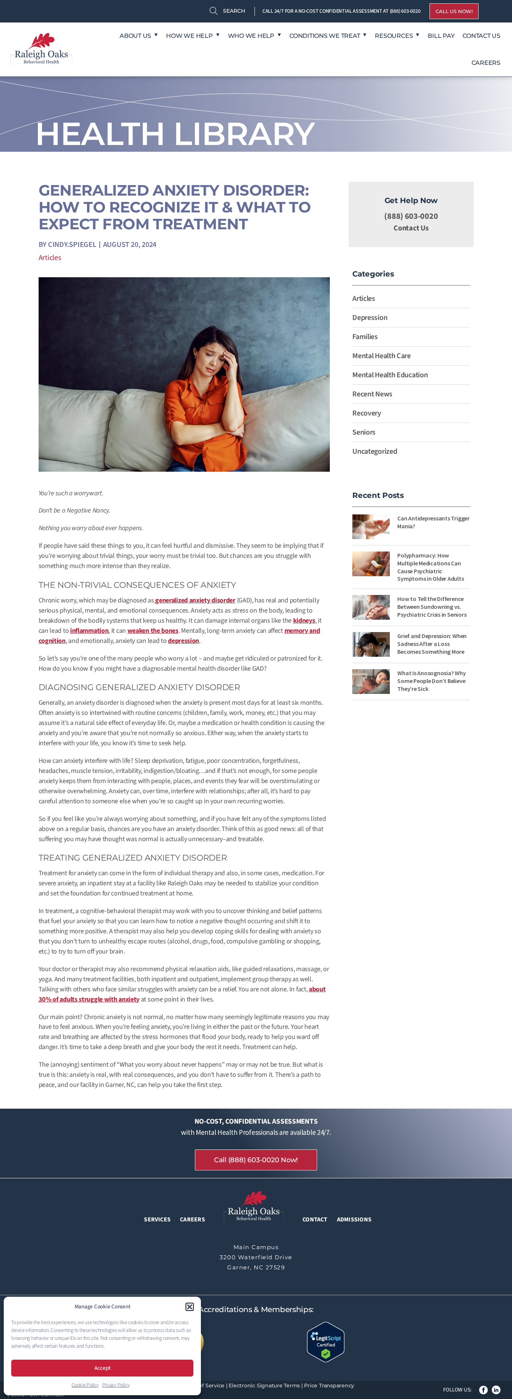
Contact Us (411, 228)
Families (365, 337)
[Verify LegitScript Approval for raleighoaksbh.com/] (325, 1342)
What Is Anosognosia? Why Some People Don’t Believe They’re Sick (431, 680)
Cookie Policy (85, 1385)
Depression (369, 317)
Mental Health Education (390, 375)
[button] (189, 1307)
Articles (50, 258)
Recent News (372, 394)
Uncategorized (374, 451)
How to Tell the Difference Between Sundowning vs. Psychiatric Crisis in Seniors (431, 606)
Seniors (364, 432)
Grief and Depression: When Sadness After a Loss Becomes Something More (432, 643)
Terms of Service (203, 1385)
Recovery (366, 413)
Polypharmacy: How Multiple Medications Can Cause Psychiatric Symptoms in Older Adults (430, 567)
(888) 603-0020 (405, 11)
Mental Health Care (381, 356)
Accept (102, 1368)
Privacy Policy (116, 1385)
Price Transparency (329, 1385)
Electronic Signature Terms (264, 1385)
